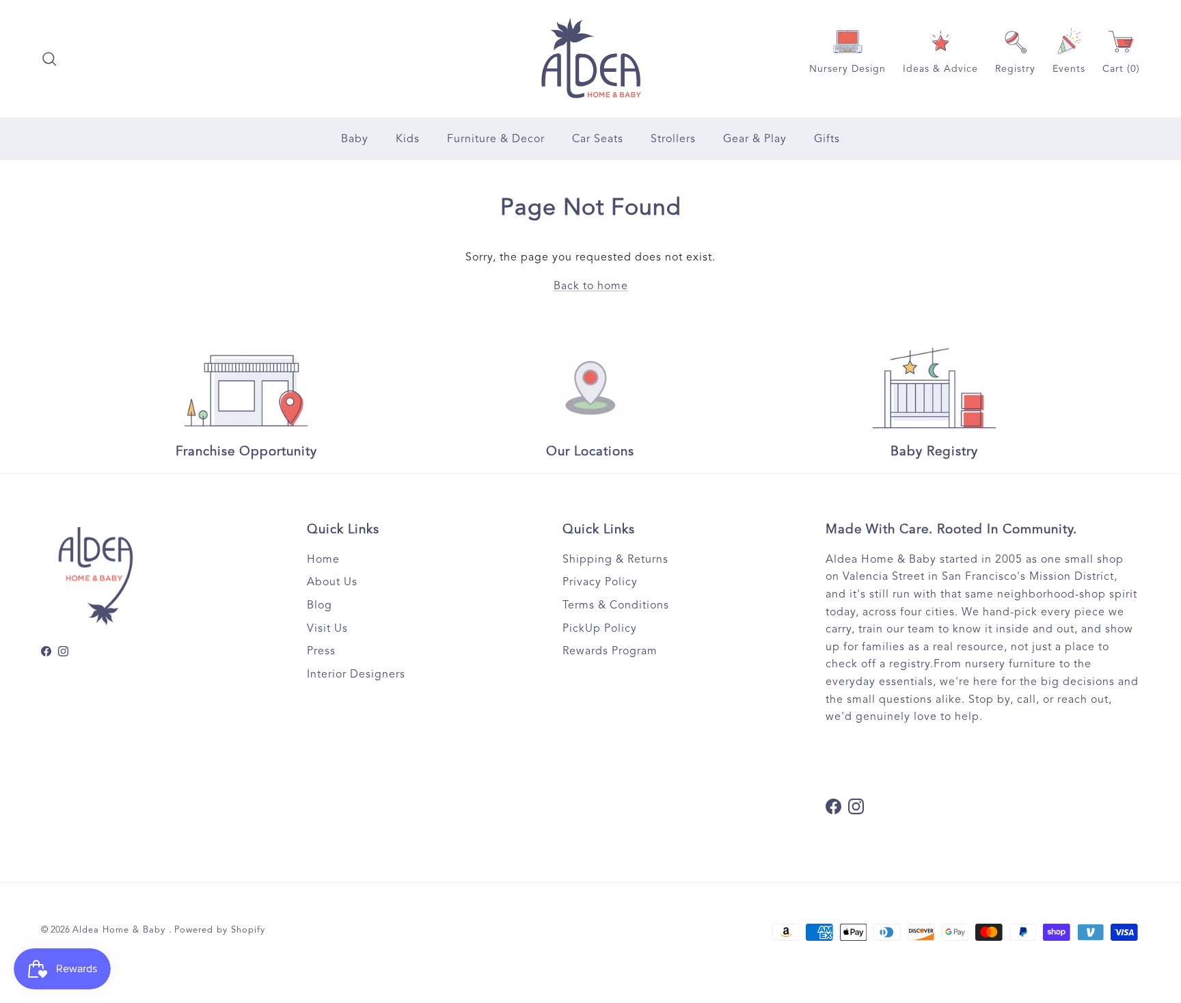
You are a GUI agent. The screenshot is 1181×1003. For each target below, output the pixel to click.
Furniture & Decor (496, 139)
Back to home (591, 286)
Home (323, 559)
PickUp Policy (599, 628)
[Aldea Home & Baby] (591, 59)
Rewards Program (609, 651)
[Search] (49, 59)
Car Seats (597, 139)
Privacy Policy (600, 582)
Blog (319, 605)
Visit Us (327, 628)
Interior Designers (356, 674)
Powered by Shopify (219, 929)
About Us (332, 582)
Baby (354, 139)
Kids (408, 139)
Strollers (673, 139)
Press (321, 651)
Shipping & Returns (615, 559)
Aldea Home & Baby (120, 929)
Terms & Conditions (615, 605)
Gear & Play (755, 139)
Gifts (827, 139)
